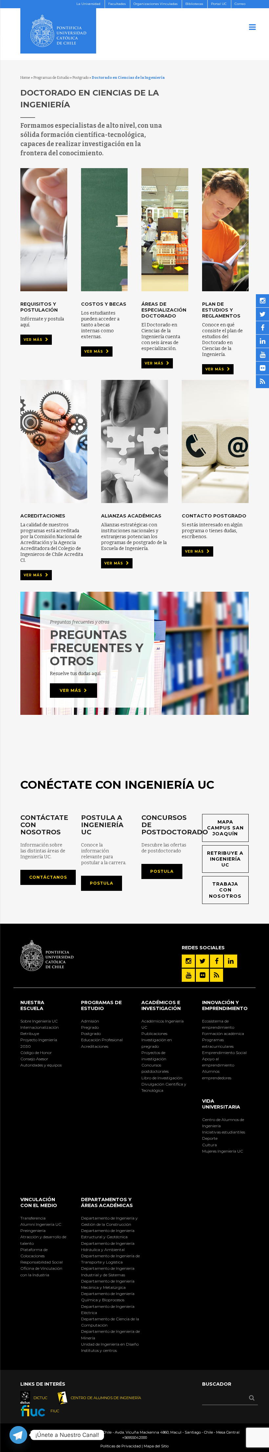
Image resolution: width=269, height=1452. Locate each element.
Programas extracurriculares (218, 1042)
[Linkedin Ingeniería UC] (230, 961)
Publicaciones (154, 1033)
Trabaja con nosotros (225, 890)
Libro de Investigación (161, 1077)
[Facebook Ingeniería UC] (216, 961)
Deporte (209, 1138)
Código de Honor (36, 1052)
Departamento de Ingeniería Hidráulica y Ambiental (107, 1246)
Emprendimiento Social (224, 1052)
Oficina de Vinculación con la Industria (41, 1271)
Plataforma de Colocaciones (34, 1252)
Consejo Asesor (34, 1058)
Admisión (90, 1021)
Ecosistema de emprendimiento (218, 1024)
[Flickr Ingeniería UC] (202, 975)
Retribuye (29, 1033)
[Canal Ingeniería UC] (188, 975)
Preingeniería (33, 1230)
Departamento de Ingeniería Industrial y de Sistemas (107, 1271)
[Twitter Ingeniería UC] (202, 961)
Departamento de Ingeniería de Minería (110, 1334)
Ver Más (34, 340)
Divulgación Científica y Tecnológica (163, 1087)
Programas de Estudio (51, 78)
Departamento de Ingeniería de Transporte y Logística (110, 1259)
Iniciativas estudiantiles (223, 1132)
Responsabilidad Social (41, 1262)
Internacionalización (39, 1027)
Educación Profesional (102, 1039)
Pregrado (90, 1027)
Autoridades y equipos (41, 1065)
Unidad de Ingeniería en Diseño (110, 1344)
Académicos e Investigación (161, 1005)
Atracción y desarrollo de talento (43, 1239)
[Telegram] (18, 1435)
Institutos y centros (99, 1350)
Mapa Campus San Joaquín (225, 828)
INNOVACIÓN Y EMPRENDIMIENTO (225, 1005)
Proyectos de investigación (153, 1055)
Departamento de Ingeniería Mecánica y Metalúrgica (107, 1284)
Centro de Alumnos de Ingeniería (223, 1122)
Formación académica (223, 1033)
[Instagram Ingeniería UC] (188, 961)
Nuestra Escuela (32, 1005)
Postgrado (80, 78)
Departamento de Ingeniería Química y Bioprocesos (107, 1296)
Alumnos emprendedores (216, 1074)
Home (25, 78)
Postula (101, 883)
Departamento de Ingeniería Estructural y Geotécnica (107, 1233)
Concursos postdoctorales (155, 1068)
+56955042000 (134, 1437)
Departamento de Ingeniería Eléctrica (107, 1309)
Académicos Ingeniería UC (162, 1024)
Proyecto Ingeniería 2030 (38, 1042)
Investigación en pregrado (156, 1042)
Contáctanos (48, 877)
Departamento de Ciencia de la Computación (110, 1322)
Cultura (209, 1144)
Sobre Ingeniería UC (39, 1021)
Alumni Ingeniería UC (40, 1224)
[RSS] (216, 975)
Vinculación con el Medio (38, 1202)
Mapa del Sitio (156, 1446)
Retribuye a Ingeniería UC (225, 859)
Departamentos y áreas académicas (107, 1202)
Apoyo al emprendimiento (218, 1061)
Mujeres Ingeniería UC (222, 1151)
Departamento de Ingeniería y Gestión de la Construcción (109, 1221)
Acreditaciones (94, 1046)
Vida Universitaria (221, 1104)
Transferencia (33, 1218)
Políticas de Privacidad (120, 1446)
